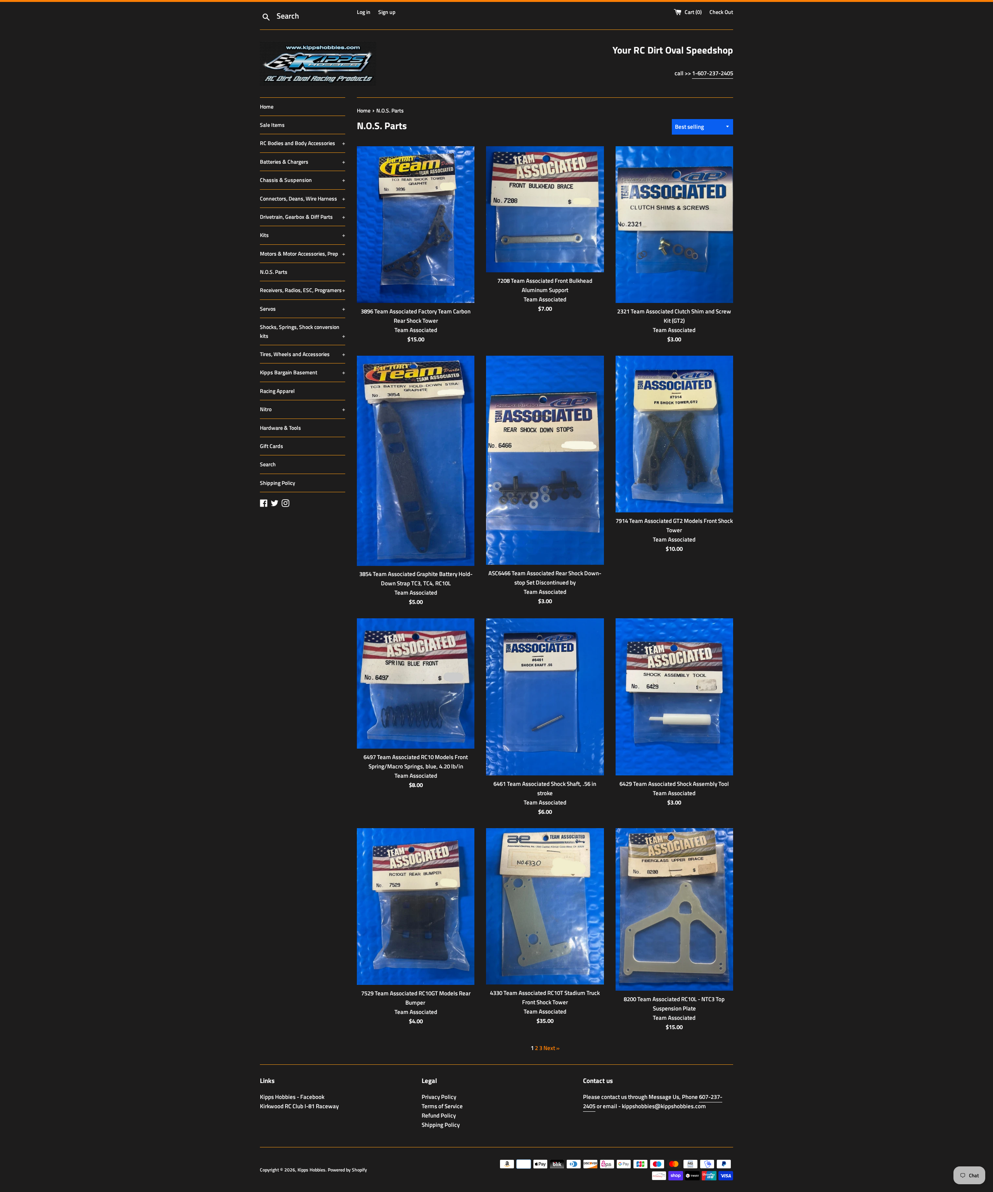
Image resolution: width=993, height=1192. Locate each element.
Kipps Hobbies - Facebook (292, 1096)
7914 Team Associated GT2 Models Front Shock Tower (674, 525)
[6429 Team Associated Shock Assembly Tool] (674, 696)
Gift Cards (271, 446)
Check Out (721, 12)
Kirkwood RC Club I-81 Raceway (299, 1106)
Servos (302, 308)
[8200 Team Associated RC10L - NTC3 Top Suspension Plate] (674, 909)
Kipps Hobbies (311, 1169)
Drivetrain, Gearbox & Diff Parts (302, 217)
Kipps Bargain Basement (302, 372)
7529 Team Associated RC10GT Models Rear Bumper (416, 998)
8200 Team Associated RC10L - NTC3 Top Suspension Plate (674, 1004)
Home (266, 106)
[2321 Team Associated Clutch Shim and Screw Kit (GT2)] (674, 224)
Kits (302, 235)
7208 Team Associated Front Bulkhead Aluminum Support (544, 285)
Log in (363, 12)
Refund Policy (439, 1115)
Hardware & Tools (280, 428)
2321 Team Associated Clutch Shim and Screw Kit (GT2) (674, 316)
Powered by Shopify (347, 1169)
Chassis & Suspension (302, 180)
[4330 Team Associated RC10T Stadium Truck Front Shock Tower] (545, 906)
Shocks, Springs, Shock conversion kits (302, 331)
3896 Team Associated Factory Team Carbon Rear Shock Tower (416, 316)
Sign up (387, 12)
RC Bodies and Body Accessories (302, 143)
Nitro (302, 409)
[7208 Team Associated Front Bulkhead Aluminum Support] (545, 209)
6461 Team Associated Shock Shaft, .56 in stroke (544, 788)
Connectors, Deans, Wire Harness (302, 198)
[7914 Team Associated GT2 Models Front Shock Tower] (674, 434)
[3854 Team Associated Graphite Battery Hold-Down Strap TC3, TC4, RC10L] (415, 461)
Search (268, 464)
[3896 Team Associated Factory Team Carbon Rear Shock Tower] (415, 224)
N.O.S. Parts (273, 272)
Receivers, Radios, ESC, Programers (302, 290)
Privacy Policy (439, 1096)
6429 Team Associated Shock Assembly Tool (674, 783)
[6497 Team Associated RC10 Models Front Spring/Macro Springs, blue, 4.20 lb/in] (415, 683)
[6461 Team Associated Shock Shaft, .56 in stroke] (545, 696)
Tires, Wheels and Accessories (302, 354)
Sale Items (272, 125)
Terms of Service (442, 1106)
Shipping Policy (277, 483)
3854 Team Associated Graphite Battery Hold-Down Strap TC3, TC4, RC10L (415, 578)
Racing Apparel (277, 391)
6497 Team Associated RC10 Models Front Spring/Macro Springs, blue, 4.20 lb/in (415, 762)
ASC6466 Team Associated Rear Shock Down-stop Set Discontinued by (544, 578)
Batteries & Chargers (302, 161)
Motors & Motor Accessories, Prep (302, 253)
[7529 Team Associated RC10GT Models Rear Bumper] (415, 906)
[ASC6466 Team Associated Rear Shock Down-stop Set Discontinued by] (545, 460)
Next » (551, 1047)
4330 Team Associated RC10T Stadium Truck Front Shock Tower (545, 997)
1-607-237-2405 (712, 73)
